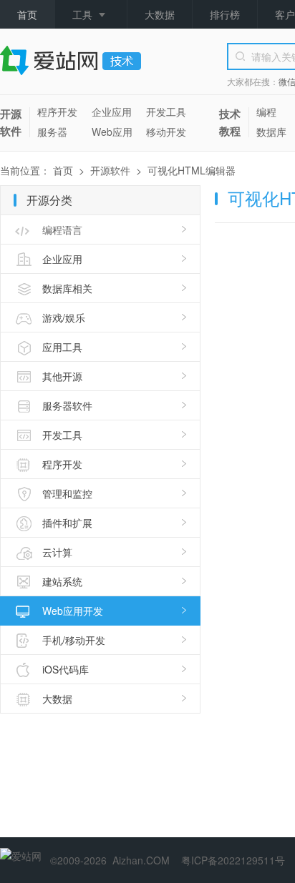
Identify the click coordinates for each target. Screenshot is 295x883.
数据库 (271, 131)
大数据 (160, 14)
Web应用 (112, 131)
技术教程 (230, 122)
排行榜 (225, 14)
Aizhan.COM (141, 860)
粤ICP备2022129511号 (233, 860)
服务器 (52, 131)
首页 (27, 14)
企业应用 (112, 111)
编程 (266, 111)
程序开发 (57, 111)
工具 (82, 14)
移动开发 (166, 131)
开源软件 (10, 122)
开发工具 (166, 111)
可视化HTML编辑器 (192, 170)
